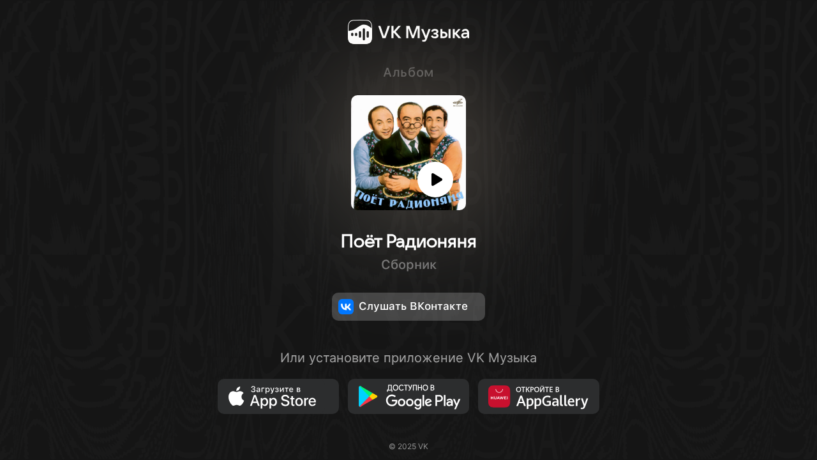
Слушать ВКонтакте (413, 306)
